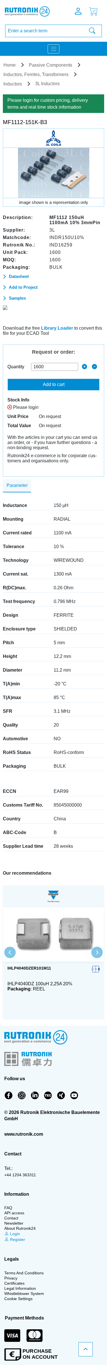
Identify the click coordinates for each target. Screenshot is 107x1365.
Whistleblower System (24, 1293)
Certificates (14, 1283)
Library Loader (57, 328)
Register (17, 1239)
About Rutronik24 (20, 1228)
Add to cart (53, 384)
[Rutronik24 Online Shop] (31, 11)
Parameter (17, 485)
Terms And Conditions (24, 1273)
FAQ (8, 1207)
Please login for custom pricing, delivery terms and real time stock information (47, 104)
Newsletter (13, 1223)
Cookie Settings (18, 1298)
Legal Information (20, 1288)
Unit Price (18, 416)
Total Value (19, 425)
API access (14, 1213)
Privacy (10, 1278)
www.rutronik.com (23, 1134)
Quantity (15, 366)
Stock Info (18, 399)
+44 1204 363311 (20, 1175)
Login (14, 1233)
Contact (11, 1218)
